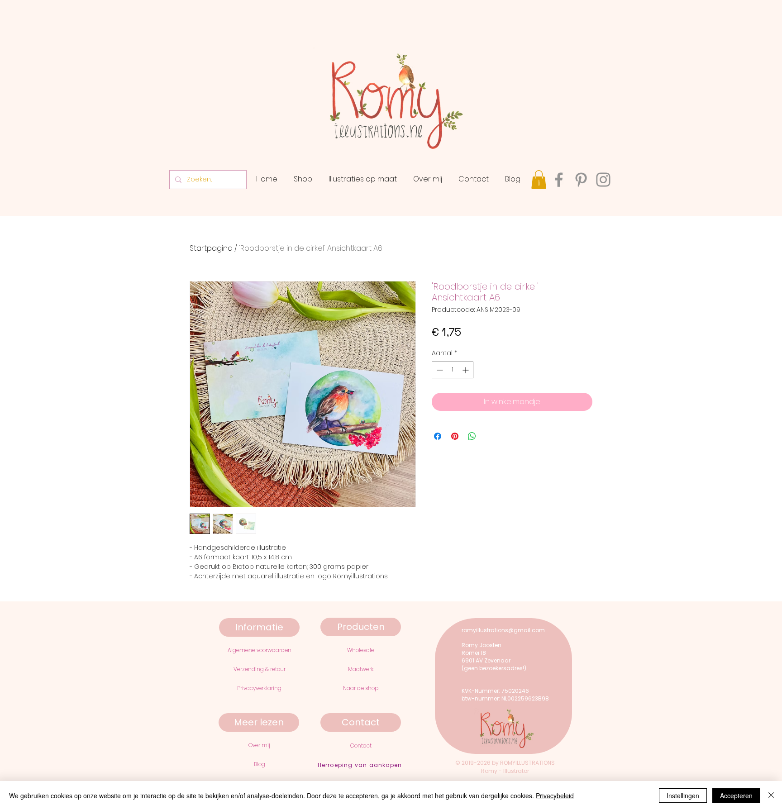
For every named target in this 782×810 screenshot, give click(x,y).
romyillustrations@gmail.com (503, 630)
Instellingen (683, 795)
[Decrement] (438, 370)
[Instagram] (603, 179)
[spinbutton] (452, 370)
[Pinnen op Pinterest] (454, 436)
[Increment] (466, 370)
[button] (539, 179)
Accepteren (736, 795)
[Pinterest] (581, 179)
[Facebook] (558, 179)
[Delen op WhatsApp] (472, 436)
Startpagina (211, 248)
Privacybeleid (555, 795)
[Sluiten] (771, 795)
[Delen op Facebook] (437, 436)
